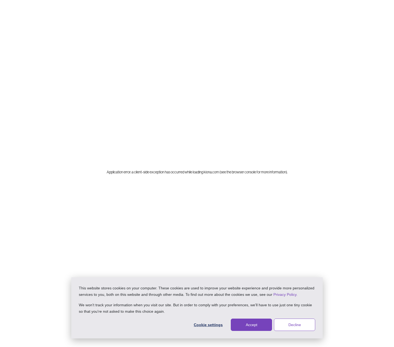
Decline (294, 325)
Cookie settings (208, 325)
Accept (251, 325)
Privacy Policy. (285, 294)
